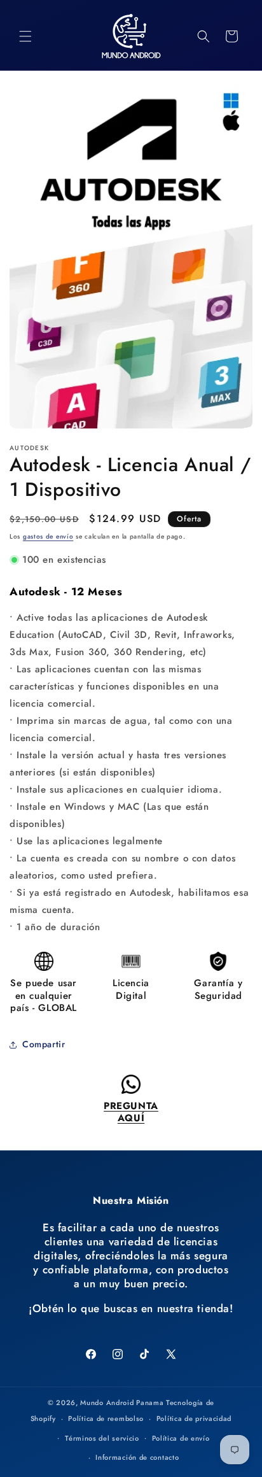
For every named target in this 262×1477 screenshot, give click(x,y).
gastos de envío (48, 536)
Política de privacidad (193, 1418)
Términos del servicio (102, 1438)
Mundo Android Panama (121, 1402)
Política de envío (181, 1438)
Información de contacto (137, 1457)
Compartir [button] (43, 1044)
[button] (25, 36)
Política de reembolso (106, 1418)
